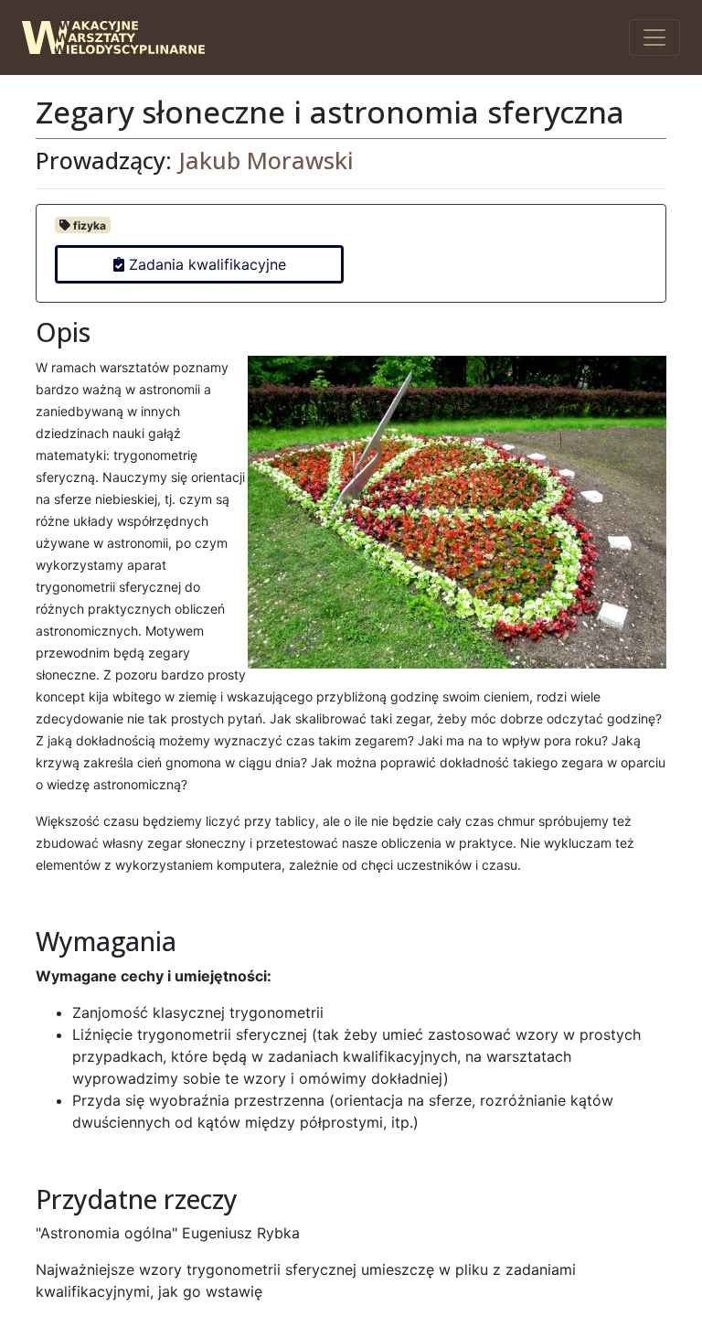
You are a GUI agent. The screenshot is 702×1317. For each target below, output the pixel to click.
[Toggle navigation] (654, 37)
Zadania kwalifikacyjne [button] (205, 264)
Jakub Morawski (266, 160)
